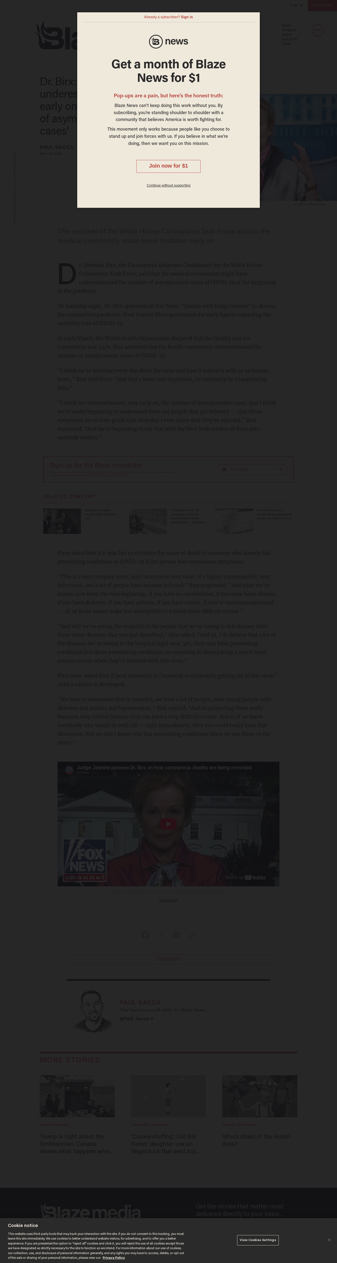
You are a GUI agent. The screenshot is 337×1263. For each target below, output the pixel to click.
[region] (168, 1240)
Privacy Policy (114, 1258)
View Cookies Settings (258, 1240)
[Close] (329, 1239)
